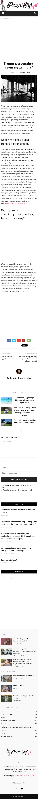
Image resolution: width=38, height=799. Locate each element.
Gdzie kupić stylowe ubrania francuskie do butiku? (22, 640)
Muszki (3, 730)
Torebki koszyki (6, 736)
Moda (3, 718)
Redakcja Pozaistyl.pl (19, 377)
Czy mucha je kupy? (9, 560)
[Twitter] (22, 789)
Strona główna (5, 18)
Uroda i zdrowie (6, 714)
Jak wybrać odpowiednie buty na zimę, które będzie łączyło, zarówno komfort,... (25, 651)
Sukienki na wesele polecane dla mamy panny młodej (23, 697)
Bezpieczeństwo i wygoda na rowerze (8, 358)
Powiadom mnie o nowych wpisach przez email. (17, 490)
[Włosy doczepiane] (6, 688)
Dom (3, 711)
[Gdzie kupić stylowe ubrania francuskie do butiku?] (6, 641)
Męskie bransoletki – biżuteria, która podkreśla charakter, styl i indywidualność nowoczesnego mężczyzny (18, 536)
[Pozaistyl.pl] (19, 5)
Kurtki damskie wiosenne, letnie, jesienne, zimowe (18, 727)
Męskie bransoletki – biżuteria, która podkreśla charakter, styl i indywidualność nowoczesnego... (24, 661)
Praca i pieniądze (7, 724)
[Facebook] (16, 789)
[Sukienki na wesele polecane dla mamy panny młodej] (6, 698)
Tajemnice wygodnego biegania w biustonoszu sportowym (24, 400)
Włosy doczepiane (19, 686)
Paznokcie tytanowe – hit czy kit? (24, 676)
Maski (3, 733)
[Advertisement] (19, 40)
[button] (35, 13)
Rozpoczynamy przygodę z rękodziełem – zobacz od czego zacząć (28, 359)
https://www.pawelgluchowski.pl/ (17, 204)
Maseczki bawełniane (8, 721)
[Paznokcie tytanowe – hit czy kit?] (6, 678)
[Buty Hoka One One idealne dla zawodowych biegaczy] (6, 422)
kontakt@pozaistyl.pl (27, 776)
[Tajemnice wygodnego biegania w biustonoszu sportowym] (6, 400)
